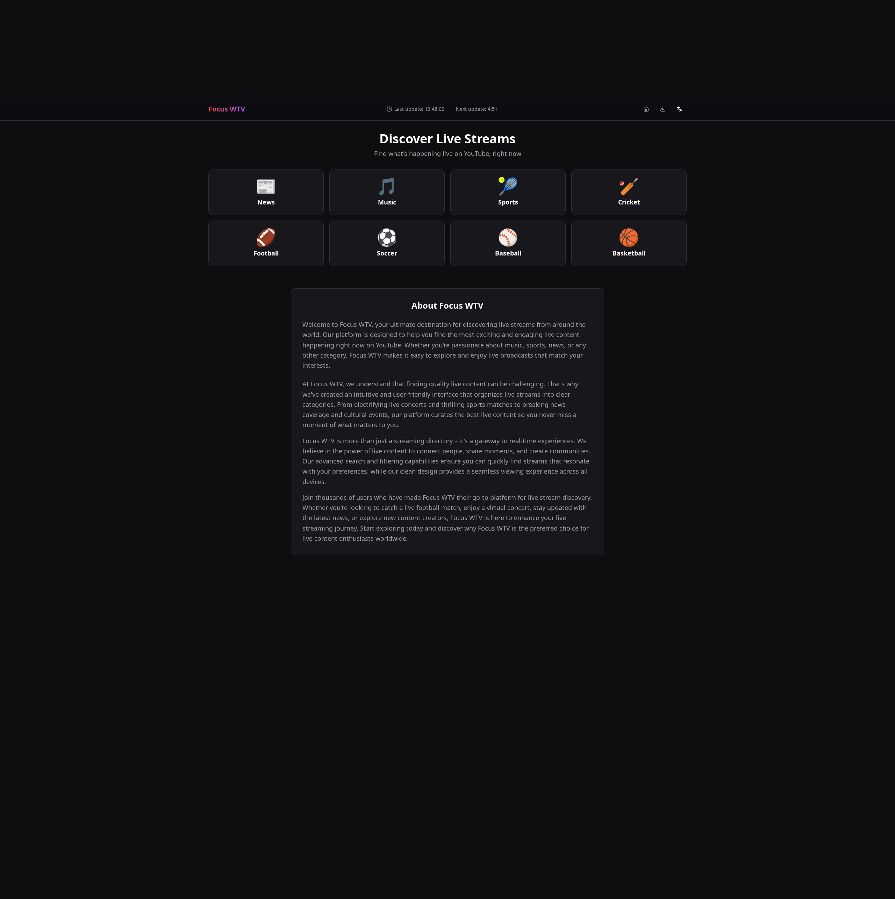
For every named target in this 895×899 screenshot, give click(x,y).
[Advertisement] (447, 49)
